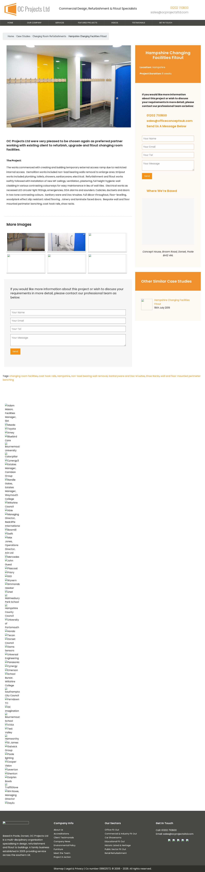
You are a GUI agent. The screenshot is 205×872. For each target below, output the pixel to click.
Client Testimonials (64, 837)
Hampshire (63, 376)
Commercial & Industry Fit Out (121, 833)
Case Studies (23, 36)
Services (59, 22)
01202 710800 (179, 8)
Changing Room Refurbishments (49, 36)
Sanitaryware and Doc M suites (127, 376)
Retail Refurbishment (116, 853)
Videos (114, 22)
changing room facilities (23, 376)
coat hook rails (47, 376)
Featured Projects (87, 22)
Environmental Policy (64, 845)
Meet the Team (62, 853)
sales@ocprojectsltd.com (169, 12)
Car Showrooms (113, 837)
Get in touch (165, 22)
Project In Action (62, 857)
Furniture (58, 849)
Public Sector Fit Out (115, 849)
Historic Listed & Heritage (118, 845)
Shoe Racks (153, 376)
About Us (58, 829)
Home (10, 22)
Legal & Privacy (74, 868)
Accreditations (61, 833)
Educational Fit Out (115, 841)
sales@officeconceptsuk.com (170, 121)
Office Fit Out (112, 829)
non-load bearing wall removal (89, 376)
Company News (62, 841)
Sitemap (59, 868)
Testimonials (138, 22)
